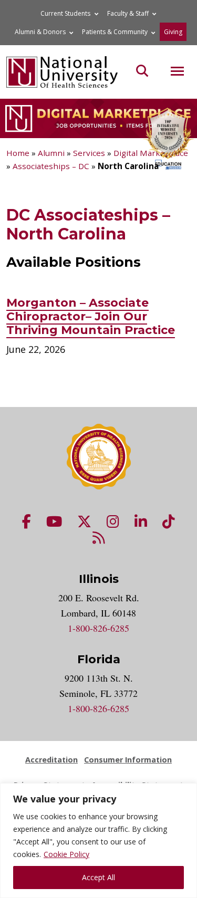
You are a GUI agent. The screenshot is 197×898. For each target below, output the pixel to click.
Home (17, 153)
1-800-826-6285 (98, 628)
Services (89, 153)
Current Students (65, 13)
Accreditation (51, 760)
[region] (98, 840)
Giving (173, 31)
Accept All (98, 877)
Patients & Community (115, 31)
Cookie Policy (66, 854)
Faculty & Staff (128, 13)
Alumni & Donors (40, 31)
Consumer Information (128, 760)
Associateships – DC (51, 166)
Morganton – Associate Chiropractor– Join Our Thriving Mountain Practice (90, 317)
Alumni (51, 153)
